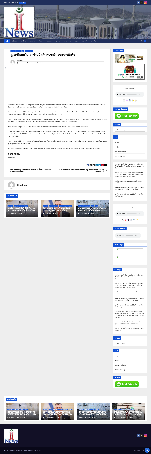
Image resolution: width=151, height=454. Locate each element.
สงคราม (32, 41)
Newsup (29, 450)
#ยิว (34, 63)
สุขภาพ (58, 41)
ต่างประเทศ (18, 51)
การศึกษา (23, 41)
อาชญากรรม (67, 41)
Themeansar (37, 450)
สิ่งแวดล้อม (49, 41)
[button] (141, 41)
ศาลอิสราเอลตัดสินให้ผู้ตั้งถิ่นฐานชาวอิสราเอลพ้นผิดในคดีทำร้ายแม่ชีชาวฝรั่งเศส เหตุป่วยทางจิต (22, 210)
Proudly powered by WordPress (13, 450)
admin (21, 60)
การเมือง (93, 41)
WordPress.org (120, 156)
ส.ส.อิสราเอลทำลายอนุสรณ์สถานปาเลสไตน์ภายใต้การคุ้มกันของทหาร (92, 210)
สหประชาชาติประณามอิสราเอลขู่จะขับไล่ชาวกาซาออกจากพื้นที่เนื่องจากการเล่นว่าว (128, 414)
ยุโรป (23, 51)
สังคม (40, 41)
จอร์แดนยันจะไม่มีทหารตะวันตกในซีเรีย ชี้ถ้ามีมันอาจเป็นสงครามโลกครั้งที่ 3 (30, 171)
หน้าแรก (14, 41)
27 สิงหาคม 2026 (14, 417)
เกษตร (77, 41)
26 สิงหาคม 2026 (50, 417)
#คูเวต (31, 63)
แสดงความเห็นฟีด (120, 152)
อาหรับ (27, 51)
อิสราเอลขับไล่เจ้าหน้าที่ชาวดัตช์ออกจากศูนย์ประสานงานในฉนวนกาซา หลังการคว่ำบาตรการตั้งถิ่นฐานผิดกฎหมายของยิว (129, 174)
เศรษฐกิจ (85, 41)
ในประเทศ (144, 450)
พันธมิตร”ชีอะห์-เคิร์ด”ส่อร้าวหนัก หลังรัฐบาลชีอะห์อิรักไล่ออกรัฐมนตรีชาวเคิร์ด (81, 171)
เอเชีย (31, 51)
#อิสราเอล (40, 63)
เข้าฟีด (117, 147)
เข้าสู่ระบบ (118, 142)
